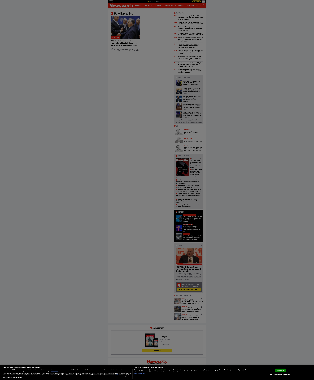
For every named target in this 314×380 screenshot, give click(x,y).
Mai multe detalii (54, 371)
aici (117, 374)
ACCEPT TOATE (280, 370)
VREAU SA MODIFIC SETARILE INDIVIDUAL (280, 374)
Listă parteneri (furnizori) (139, 373)
